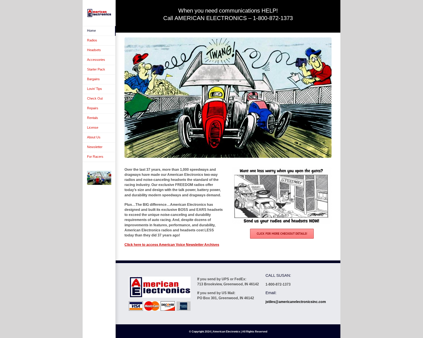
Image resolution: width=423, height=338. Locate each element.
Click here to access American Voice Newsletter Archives (171, 245)
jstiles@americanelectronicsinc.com (295, 302)
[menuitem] (99, 31)
